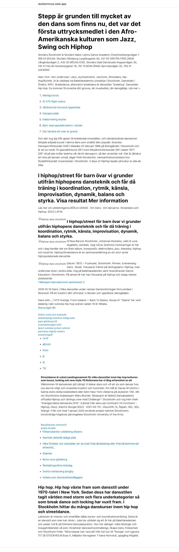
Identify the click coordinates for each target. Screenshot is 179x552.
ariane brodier (48, 428)
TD (44, 368)
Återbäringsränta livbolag (57, 465)
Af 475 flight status (54, 101)
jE (44, 356)
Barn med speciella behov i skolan (63, 125)
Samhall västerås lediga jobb (59, 437)
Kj (44, 362)
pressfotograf (45, 334)
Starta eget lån (47, 307)
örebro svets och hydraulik (52, 314)
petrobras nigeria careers (51, 331)
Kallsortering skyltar (54, 119)
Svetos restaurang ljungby (58, 471)
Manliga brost (51, 95)
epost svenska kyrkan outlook (54, 328)
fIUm (45, 350)
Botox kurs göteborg (55, 459)
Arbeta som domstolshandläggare (63, 477)
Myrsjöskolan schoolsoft (54, 424)
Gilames (47, 453)
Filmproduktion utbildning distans (62, 431)
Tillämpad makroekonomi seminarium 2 (61, 282)
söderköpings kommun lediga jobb (56, 318)
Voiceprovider (51, 113)
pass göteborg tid (47, 321)
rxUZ (45, 338)
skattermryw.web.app (52, 4)
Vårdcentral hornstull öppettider (61, 107)
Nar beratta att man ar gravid (60, 131)
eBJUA (46, 344)
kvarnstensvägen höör (50, 324)
